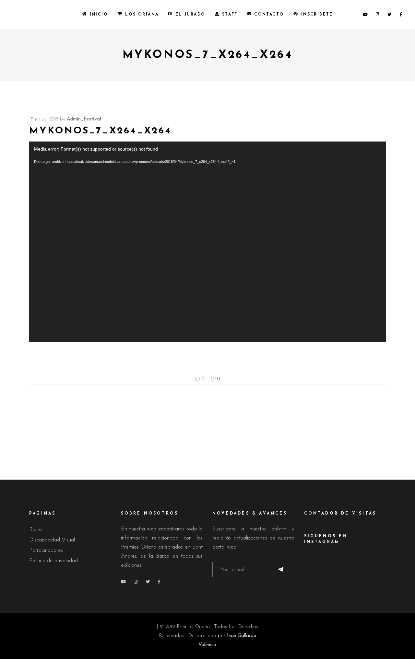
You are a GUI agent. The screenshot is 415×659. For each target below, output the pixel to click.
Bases (35, 529)
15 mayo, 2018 (43, 119)
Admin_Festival (84, 119)
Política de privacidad (53, 560)
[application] (207, 242)
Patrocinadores (46, 550)
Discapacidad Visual (52, 540)
